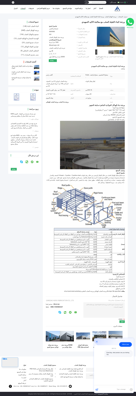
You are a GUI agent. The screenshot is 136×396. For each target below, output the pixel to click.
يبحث (86, 2)
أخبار (94, 8)
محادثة (52, 60)
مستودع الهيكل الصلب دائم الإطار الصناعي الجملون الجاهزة (41, 380)
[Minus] (97, 341)
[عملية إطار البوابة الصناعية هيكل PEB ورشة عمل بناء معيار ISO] (83, 336)
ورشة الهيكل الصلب (110, 17)
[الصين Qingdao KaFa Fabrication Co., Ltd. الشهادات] (16, 97)
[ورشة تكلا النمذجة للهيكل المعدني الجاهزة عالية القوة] (116, 336)
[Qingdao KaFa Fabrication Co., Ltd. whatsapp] (33, 162)
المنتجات (23, 8)
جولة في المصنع (67, 8)
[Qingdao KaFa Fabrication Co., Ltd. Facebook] (13, 2)
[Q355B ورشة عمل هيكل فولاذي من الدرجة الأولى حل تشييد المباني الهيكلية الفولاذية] (67, 336)
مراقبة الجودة (79, 8)
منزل (125, 17)
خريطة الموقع (22, 383)
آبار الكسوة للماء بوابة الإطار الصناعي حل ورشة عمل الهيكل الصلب (71, 370)
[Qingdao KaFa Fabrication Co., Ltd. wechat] (28, 162)
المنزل (16, 8)
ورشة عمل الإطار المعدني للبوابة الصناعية (71, 374)
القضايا (101, 8)
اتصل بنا (88, 8)
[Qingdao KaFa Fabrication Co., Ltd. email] (38, 162)
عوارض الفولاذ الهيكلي (31, 47)
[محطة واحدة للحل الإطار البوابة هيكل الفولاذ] (36, 67)
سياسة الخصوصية (103, 394)
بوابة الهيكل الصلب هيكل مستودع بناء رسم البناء (41, 375)
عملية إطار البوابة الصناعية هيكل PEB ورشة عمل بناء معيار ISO (83, 346)
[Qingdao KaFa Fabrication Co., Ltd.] (117, 9)
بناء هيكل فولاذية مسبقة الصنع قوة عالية (71, 377)
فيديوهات (31, 8)
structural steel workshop (72, 291)
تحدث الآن (113, 2)
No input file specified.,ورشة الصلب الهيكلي (107, 291)
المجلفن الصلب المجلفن (31, 51)
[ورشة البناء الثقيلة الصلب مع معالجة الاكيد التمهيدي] (111, 37)
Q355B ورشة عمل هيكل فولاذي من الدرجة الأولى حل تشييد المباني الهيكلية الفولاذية (67, 346)
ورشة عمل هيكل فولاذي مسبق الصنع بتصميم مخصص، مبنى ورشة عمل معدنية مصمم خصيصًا (52, 346)
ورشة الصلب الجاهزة (87, 291)
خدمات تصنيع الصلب (32, 42)
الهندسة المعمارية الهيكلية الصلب (28, 38)
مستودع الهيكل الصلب (31, 34)
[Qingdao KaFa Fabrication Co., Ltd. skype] (22, 162)
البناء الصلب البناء (33, 26)
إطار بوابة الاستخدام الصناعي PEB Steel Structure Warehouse (41, 370)
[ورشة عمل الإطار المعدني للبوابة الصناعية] (36, 72)
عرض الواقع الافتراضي (43, 8)
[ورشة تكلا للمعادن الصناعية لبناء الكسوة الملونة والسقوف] (99, 336)
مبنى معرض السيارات (31, 55)
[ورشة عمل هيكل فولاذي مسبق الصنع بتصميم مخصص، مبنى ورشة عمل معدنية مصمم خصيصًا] (53, 336)
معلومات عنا (56, 8)
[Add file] (131, 389)
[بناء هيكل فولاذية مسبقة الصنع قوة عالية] (36, 78)
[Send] (96, 389)
